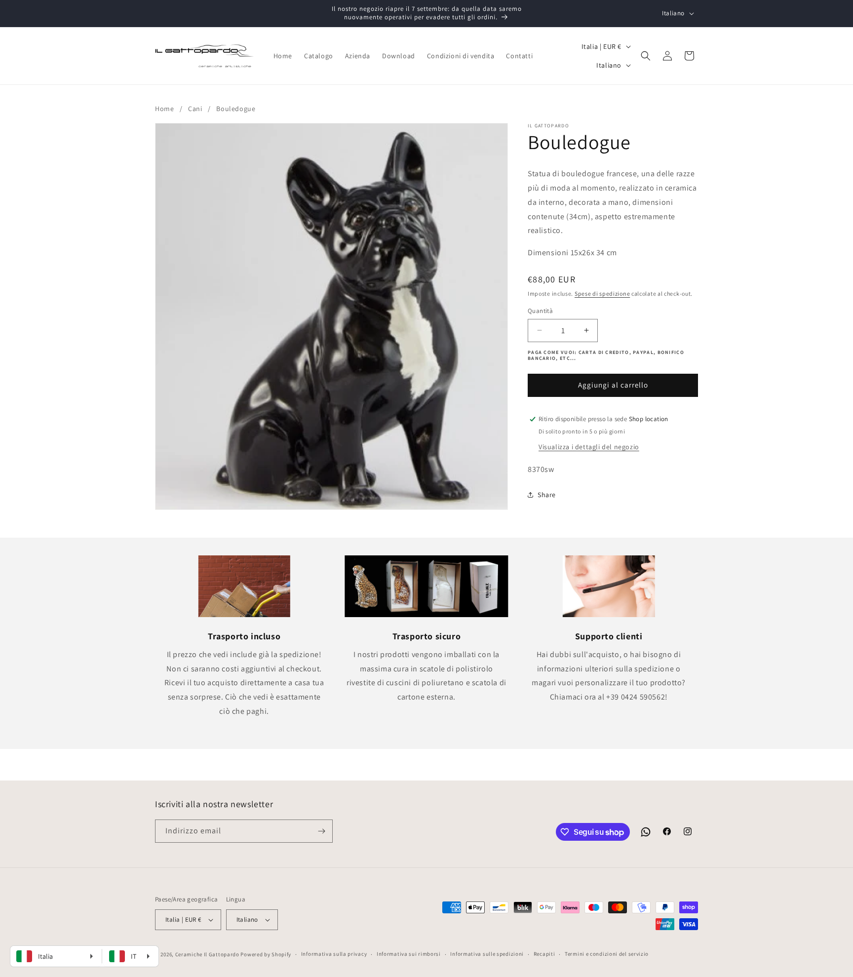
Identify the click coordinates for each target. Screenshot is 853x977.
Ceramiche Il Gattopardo (207, 954)
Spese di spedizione (602, 293)
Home (164, 108)
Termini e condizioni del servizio (607, 953)
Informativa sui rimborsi (409, 953)
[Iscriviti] (321, 831)
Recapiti (544, 953)
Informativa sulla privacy (334, 953)
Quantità (540, 311)
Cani (195, 108)
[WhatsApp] (646, 832)
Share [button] (547, 494)
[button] (646, 56)
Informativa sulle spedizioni (487, 953)
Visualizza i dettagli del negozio (589, 446)
